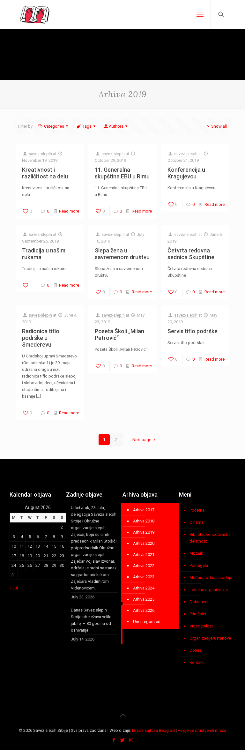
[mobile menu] (200, 14)
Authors (116, 126)
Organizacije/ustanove (210, 638)
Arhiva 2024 (143, 588)
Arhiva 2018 (143, 521)
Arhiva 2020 (143, 543)
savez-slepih (40, 153)
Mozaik (196, 553)
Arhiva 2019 (143, 532)
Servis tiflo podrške (192, 331)
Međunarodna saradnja (210, 577)
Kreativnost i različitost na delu (45, 173)
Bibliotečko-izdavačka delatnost (210, 538)
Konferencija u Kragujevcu (186, 173)
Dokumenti (199, 601)
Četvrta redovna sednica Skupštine (190, 253)
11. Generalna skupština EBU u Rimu (122, 173)
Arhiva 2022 (143, 565)
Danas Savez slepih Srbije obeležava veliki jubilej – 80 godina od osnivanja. (91, 620)
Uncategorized (146, 621)
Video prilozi (201, 626)
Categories (54, 126)
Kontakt (196, 662)
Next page (141, 439)
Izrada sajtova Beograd (153, 730)
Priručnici (197, 613)
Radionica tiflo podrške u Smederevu (40, 338)
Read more (69, 211)
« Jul (14, 588)
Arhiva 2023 (143, 576)
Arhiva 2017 (143, 509)
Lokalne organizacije (208, 589)
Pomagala (198, 565)
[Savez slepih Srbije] (35, 14)
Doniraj (196, 650)
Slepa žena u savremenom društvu (122, 253)
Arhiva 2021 (143, 554)
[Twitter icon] (122, 740)
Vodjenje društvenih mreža (202, 730)
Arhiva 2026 (143, 610)
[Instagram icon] (131, 740)
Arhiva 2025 (143, 599)
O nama (196, 522)
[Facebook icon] (114, 740)
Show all (219, 126)
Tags (87, 126)
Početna (196, 510)
